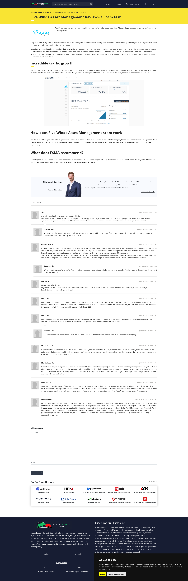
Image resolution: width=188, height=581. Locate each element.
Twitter (46, 554)
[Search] (89, 3)
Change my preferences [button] (116, 574)
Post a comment (37, 473)
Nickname (34, 462)
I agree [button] (102, 574)
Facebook (77, 554)
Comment (34, 432)
